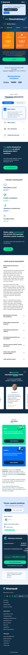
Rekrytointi (5, 624)
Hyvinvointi (10, 27)
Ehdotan (8, 510)
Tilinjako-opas (6, 645)
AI (2, 27)
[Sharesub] (5, 2)
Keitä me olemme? (7, 622)
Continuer (6, 12)
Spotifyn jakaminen (7, 638)
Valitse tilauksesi (8, 516)
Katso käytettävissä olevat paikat (15, 565)
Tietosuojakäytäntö (7, 616)
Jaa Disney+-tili (6, 640)
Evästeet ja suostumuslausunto (9, 618)
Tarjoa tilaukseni (14, 441)
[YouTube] (7, 596)
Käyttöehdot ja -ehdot (8, 613)
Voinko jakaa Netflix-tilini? (8, 636)
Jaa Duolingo (6, 643)
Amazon (5, 37)
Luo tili (14, 59)
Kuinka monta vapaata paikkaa (11, 524)
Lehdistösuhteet (6, 604)
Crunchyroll (19, 37)
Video (26, 27)
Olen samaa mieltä (17, 510)
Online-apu (5, 600)
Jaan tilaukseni (11, 167)
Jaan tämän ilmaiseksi (15, 562)
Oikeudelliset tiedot (7, 620)
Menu (23, 2)
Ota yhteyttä (6, 602)
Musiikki (19, 27)
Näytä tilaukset (14, 462)
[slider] (15, 530)
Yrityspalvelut (6, 627)
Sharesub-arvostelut (7, 606)
